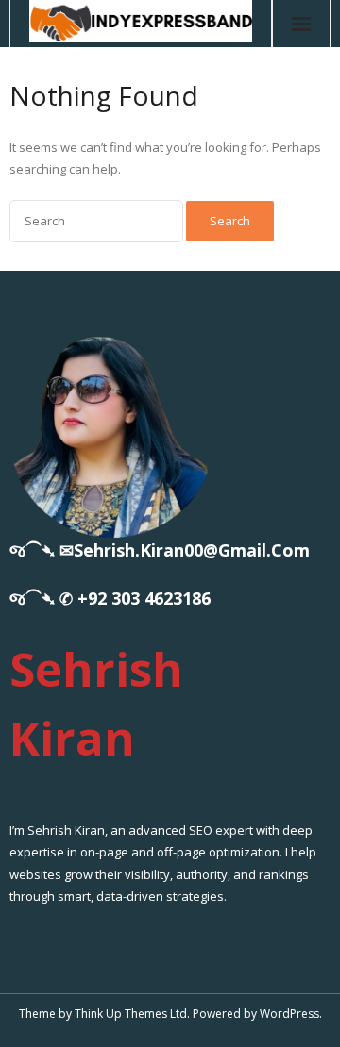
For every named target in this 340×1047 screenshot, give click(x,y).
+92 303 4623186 (144, 598)
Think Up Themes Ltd (131, 1013)
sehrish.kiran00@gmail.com (192, 550)
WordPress (289, 1013)
